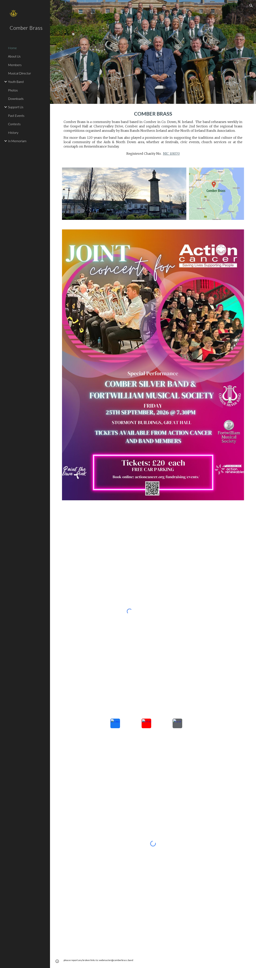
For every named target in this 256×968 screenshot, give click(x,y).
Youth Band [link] (16, 81)
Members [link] (15, 65)
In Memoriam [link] (17, 141)
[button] (251, 5)
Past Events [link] (16, 115)
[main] (153, 133)
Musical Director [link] (19, 73)
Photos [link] (13, 90)
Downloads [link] (16, 98)
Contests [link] (14, 124)
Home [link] (12, 48)
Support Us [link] (15, 107)
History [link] (13, 132)
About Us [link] (14, 56)
